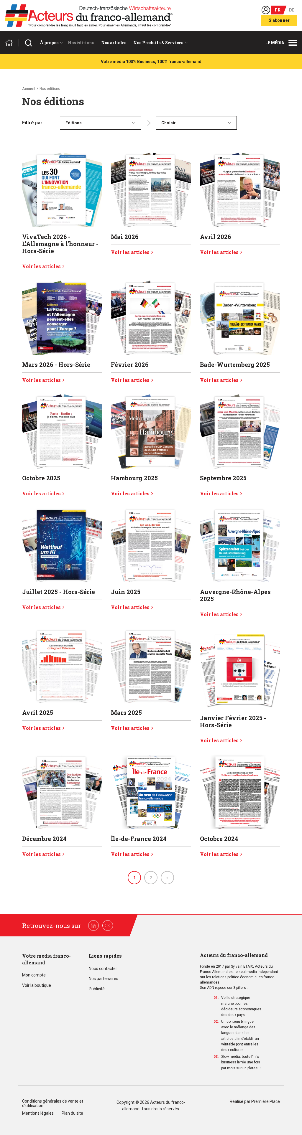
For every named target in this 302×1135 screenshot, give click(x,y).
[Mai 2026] (151, 190)
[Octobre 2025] (62, 431)
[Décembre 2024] (62, 792)
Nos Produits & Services (158, 42)
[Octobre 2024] (240, 792)
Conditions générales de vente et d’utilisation (52, 1103)
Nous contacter (103, 968)
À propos (49, 42)
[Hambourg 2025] (151, 431)
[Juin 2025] (151, 545)
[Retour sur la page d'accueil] (11, 43)
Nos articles (113, 42)
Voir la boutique (36, 985)
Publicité (97, 989)
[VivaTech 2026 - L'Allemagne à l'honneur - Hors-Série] (62, 190)
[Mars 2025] (151, 665)
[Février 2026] (151, 318)
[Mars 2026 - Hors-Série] (62, 318)
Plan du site (72, 1113)
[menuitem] (50, 42)
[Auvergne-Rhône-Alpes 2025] (240, 545)
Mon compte (34, 975)
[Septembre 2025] (240, 431)
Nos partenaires (103, 978)
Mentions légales (38, 1113)
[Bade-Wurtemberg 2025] (240, 318)
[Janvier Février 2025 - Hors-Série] (240, 668)
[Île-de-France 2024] (151, 792)
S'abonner (279, 20)
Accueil (28, 89)
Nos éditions (81, 42)
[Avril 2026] (240, 190)
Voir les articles (41, 266)
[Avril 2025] (62, 665)
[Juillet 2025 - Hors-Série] (62, 545)
